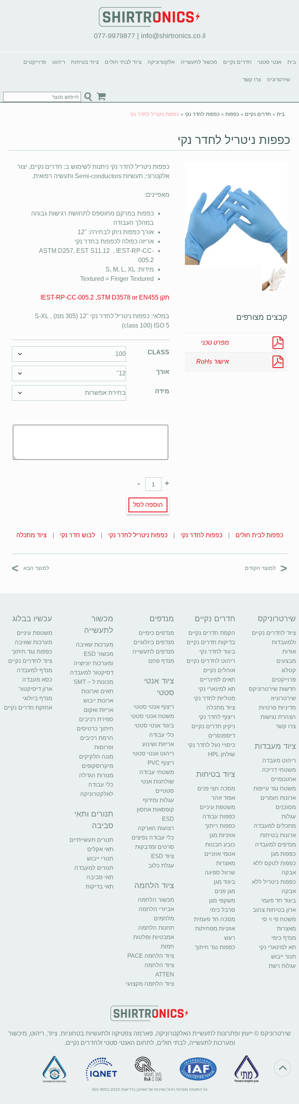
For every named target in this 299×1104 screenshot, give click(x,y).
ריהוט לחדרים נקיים (210, 660)
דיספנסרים (221, 735)
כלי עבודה (161, 734)
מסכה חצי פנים (216, 788)
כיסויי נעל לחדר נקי (211, 744)
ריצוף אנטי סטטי (154, 706)
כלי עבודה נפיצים (153, 837)
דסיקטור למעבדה (91, 672)
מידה (162, 391)
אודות (289, 651)
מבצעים (286, 660)
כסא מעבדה (37, 679)
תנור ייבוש (283, 956)
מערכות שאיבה (94, 644)
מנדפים (162, 618)
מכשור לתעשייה (199, 62)
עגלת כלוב (161, 865)
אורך (162, 371)
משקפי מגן (222, 900)
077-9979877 (114, 36)
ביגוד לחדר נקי (217, 651)
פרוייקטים (34, 62)
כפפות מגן (283, 853)
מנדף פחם (161, 660)
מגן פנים (225, 891)
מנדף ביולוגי (37, 698)
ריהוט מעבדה (279, 760)
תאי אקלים (100, 849)
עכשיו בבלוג (32, 618)
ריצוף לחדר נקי (217, 716)
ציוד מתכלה (31, 535)
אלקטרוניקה (161, 62)
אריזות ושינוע (158, 744)
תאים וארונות (97, 691)
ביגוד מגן (224, 881)
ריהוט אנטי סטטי (153, 753)
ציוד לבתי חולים (123, 62)
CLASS (158, 352)
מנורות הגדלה (96, 775)
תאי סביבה (99, 877)
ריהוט (58, 62)
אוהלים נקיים (219, 670)
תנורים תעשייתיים (91, 839)
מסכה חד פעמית (214, 919)
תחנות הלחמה (156, 927)
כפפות (232, 114)
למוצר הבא (30, 568)
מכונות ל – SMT (93, 681)
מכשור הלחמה (156, 899)
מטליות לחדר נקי (214, 698)
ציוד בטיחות (85, 62)
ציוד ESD (162, 856)
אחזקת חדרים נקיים (28, 707)
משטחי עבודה (156, 772)
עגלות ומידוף (158, 800)
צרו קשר (252, 79)
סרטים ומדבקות (154, 846)
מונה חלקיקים (96, 756)
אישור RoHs (212, 361)
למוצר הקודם (266, 568)
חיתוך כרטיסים (95, 728)
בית (291, 62)
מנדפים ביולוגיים (154, 642)
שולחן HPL (221, 754)
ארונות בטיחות (278, 835)
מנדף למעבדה (34, 670)
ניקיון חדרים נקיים (213, 726)
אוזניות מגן (222, 835)
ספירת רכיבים (96, 719)
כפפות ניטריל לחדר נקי (234, 139)
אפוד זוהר (223, 797)
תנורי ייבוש (100, 858)
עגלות (288, 816)
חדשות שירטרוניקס (272, 688)
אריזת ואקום (98, 709)
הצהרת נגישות (278, 716)
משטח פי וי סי (279, 919)
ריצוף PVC (161, 762)
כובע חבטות (220, 844)
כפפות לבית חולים (259, 535)
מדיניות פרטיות (277, 707)
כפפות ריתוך (220, 825)
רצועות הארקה (156, 828)
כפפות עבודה (218, 816)
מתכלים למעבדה (275, 825)
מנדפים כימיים (156, 632)
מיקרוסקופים (97, 765)
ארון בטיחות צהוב (274, 909)
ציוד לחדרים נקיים (30, 660)
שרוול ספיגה (220, 872)
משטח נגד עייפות (274, 788)
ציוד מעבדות (275, 746)
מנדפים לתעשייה (153, 651)
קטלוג (288, 670)
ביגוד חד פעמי (278, 900)
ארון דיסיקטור (35, 688)
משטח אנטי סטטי (152, 716)
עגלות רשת (282, 965)
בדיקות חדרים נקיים (210, 642)
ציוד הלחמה (154, 885)
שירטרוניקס (277, 618)
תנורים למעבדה (93, 867)
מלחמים (164, 918)
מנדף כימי (283, 937)
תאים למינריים (217, 679)
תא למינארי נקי (277, 947)
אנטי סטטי (269, 62)
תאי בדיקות (99, 886)
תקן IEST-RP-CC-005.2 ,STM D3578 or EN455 (104, 297)
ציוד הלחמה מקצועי (150, 983)
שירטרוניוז (278, 79)
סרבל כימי (222, 909)
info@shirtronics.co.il (173, 36)
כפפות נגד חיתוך (215, 947)
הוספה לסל (148, 504)
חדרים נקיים (237, 62)
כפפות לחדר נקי (202, 114)
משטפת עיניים (217, 807)
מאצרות (286, 928)
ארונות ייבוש (98, 700)
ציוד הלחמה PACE (150, 955)
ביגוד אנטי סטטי (154, 725)
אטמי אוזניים (219, 853)
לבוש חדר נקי (77, 535)
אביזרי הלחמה (156, 909)
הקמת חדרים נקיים (211, 632)
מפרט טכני (215, 342)
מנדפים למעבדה (275, 844)
